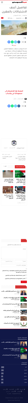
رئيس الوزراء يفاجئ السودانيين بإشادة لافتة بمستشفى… (11, 311)
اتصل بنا (9, 393)
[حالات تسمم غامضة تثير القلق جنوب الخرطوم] (8, 189)
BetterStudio (17, 400)
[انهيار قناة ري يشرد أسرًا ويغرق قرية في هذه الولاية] (8, 174)
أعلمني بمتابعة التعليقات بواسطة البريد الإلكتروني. (15, 275)
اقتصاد (25, 370)
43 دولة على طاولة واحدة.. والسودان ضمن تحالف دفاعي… (11, 298)
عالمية (25, 373)
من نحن (8, 391)
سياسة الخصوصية (16, 393)
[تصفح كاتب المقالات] (14, 143)
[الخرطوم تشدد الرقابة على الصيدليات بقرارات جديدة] (23, 324)
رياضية (25, 376)
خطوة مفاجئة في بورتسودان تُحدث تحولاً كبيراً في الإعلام (20, 158)
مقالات (25, 382)
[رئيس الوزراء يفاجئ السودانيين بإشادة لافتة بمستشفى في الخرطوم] (20, 189)
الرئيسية (22, 389)
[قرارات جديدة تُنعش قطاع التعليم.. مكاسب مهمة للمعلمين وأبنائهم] (23, 292)
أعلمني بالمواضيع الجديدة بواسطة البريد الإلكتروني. (15, 278)
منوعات (25, 379)
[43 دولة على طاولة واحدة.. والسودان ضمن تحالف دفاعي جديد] (20, 174)
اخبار (26, 367)
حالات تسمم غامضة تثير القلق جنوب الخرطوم (11, 317)
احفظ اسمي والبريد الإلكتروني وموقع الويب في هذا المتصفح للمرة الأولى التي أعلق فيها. (14, 271)
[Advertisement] (14, 75)
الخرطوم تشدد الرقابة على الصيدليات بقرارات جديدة (11, 323)
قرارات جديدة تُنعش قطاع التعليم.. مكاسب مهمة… (10, 291)
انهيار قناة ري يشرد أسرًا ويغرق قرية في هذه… (10, 304)
